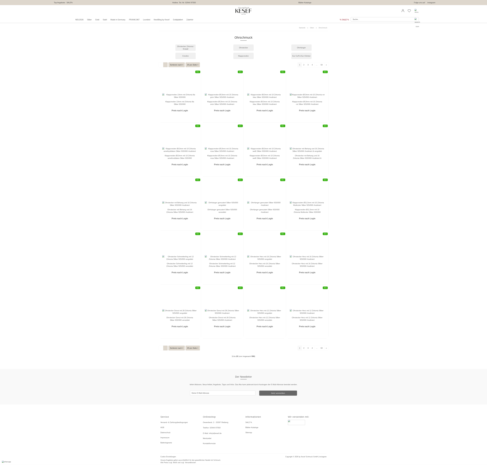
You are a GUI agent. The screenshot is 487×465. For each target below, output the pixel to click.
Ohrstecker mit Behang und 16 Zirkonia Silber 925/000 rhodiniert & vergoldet (307, 157)
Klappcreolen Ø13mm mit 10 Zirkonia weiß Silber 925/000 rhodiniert (265, 157)
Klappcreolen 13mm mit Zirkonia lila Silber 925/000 (179, 103)
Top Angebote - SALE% (63, 3)
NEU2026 (79, 20)
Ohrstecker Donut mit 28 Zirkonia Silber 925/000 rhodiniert (222, 319)
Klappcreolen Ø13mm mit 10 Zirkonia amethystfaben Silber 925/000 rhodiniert (180, 157)
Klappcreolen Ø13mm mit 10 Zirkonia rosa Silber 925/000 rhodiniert (222, 157)
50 (322, 65)
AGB (162, 427)
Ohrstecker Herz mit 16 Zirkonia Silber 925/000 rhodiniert (307, 265)
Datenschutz (165, 432)
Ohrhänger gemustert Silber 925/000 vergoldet (222, 211)
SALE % (248, 422)
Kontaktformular (209, 443)
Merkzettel (207, 438)
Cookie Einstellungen (168, 457)
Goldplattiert (178, 20)
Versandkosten (190, 462)
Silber (89, 20)
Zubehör (189, 20)
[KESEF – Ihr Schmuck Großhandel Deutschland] (243, 11)
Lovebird (146, 20)
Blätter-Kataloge (304, 3)
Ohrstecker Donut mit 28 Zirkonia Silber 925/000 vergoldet (179, 319)
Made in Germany (117, 20)
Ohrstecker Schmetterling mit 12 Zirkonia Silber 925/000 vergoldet (179, 265)
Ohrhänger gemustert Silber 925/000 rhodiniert (265, 211)
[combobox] (176, 64)
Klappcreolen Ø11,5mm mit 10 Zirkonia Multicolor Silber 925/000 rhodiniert (307, 211)
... (316, 65)
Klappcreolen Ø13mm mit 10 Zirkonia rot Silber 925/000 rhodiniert (307, 103)
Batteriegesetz (166, 443)
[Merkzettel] (409, 10)
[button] (403, 10)
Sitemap (248, 432)
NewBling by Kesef (161, 20)
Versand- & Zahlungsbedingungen (174, 422)
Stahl (105, 20)
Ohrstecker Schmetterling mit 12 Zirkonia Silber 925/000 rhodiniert (222, 265)
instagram (431, 3)
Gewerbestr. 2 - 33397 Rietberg (215, 422)
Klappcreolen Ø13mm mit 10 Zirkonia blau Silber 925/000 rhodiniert (265, 103)
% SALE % (344, 20)
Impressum (164, 438)
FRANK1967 (134, 20)
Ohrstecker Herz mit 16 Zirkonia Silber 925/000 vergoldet (264, 265)
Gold (97, 20)
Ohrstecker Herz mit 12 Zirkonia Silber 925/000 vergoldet (264, 319)
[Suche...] (416, 19)
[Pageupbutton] (482, 461)
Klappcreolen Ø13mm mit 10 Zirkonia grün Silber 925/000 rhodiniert (222, 103)
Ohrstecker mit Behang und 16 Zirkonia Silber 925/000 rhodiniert (179, 211)
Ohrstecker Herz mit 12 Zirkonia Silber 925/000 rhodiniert (307, 319)
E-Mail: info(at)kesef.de (212, 433)
